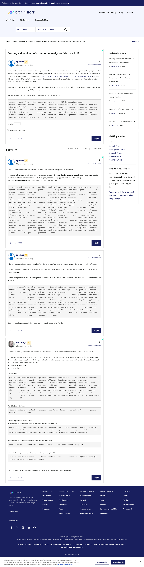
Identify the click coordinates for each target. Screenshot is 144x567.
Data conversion (85, 509)
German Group (115, 159)
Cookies (28, 544)
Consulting (83, 504)
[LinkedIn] (28, 527)
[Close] (140, 561)
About (102, 500)
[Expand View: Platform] (29, 20)
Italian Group (115, 156)
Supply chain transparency (82, 544)
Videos (61, 509)
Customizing (13, 130)
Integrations (46, 509)
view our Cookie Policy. (65, 565)
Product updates (64, 513)
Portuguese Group (117, 149)
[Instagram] (23, 527)
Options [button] (134, 41)
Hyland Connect (11, 41)
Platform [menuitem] (23, 20)
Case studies (46, 496)
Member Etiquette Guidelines (121, 195)
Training (126, 500)
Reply (96, 138)
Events (125, 496)
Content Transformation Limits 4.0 (121, 109)
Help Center (114, 198)
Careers (102, 496)
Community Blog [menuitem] (41, 20)
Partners (103, 504)
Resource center (64, 496)
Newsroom (104, 513)
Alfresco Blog (114, 113)
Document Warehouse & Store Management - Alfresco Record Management (119, 78)
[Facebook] (11, 527)
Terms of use (37, 544)
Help (121, 12)
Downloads (63, 504)
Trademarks (67, 544)
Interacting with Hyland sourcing (72, 547)
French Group (115, 146)
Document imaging (86, 513)
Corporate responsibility (108, 509)
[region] (72, 562)
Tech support (127, 509)
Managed (83, 500)
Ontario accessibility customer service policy (109, 544)
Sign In (130, 12)
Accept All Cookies (118, 562)
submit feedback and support (56, 3)
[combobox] (52, 29)
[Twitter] (17, 527)
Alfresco (30, 41)
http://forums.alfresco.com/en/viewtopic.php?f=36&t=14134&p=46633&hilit (66, 76)
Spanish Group (115, 153)
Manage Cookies (102, 562)
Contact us (14, 511)
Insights (45, 504)
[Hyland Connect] (21, 12)
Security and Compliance (52, 544)
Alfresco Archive (41, 41)
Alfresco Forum (115, 66)
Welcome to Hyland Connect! (121, 192)
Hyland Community (107, 12)
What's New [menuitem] (10, 20)
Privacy (20, 544)
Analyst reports (47, 500)
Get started (37, 3)
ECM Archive (21, 130)
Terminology (63, 500)
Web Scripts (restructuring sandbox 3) (122, 121)
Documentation (128, 504)
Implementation (85, 496)
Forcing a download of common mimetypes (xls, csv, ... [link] (68, 41)
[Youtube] (34, 527)
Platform (22, 41)
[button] (10, 138)
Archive (17, 124)
